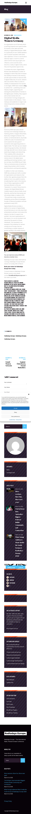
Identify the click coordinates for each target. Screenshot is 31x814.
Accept (15, 408)
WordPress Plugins (11, 710)
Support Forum (20, 618)
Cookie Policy (12, 419)
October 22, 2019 (8, 35)
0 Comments (8, 331)
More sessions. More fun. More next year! (18, 496)
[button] (28, 394)
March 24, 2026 (19, 489)
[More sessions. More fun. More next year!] (10, 490)
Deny (15, 412)
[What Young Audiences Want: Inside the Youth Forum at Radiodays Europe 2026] (10, 536)
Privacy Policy (19, 419)
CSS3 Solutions (10, 698)
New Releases (10, 680)
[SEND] (23, 760)
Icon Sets (9, 701)
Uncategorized (17, 35)
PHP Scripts (9, 704)
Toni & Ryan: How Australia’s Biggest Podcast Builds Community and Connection (20, 519)
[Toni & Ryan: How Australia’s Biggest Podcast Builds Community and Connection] (10, 508)
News (8, 470)
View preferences (15, 416)
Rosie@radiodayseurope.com (17, 275)
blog (25, 86)
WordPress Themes (12, 713)
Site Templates (10, 707)
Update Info (9, 682)
